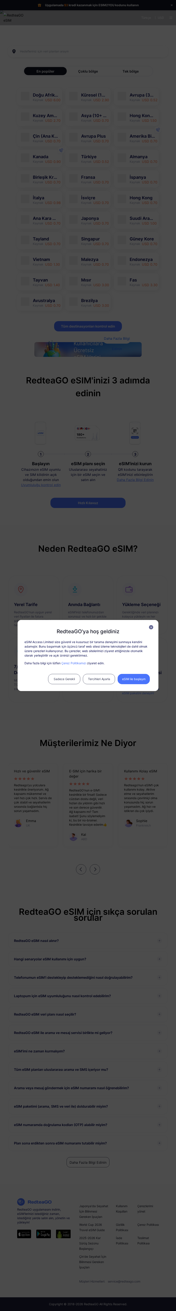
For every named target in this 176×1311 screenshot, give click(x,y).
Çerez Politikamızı (73, 663)
